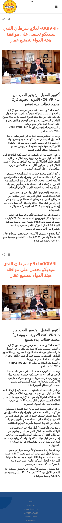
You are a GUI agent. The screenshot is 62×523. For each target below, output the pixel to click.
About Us (31, 505)
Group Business (31, 509)
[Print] (10, 19)
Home (31, 502)
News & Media (31, 517)
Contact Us (31, 520)
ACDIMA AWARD (31, 513)
